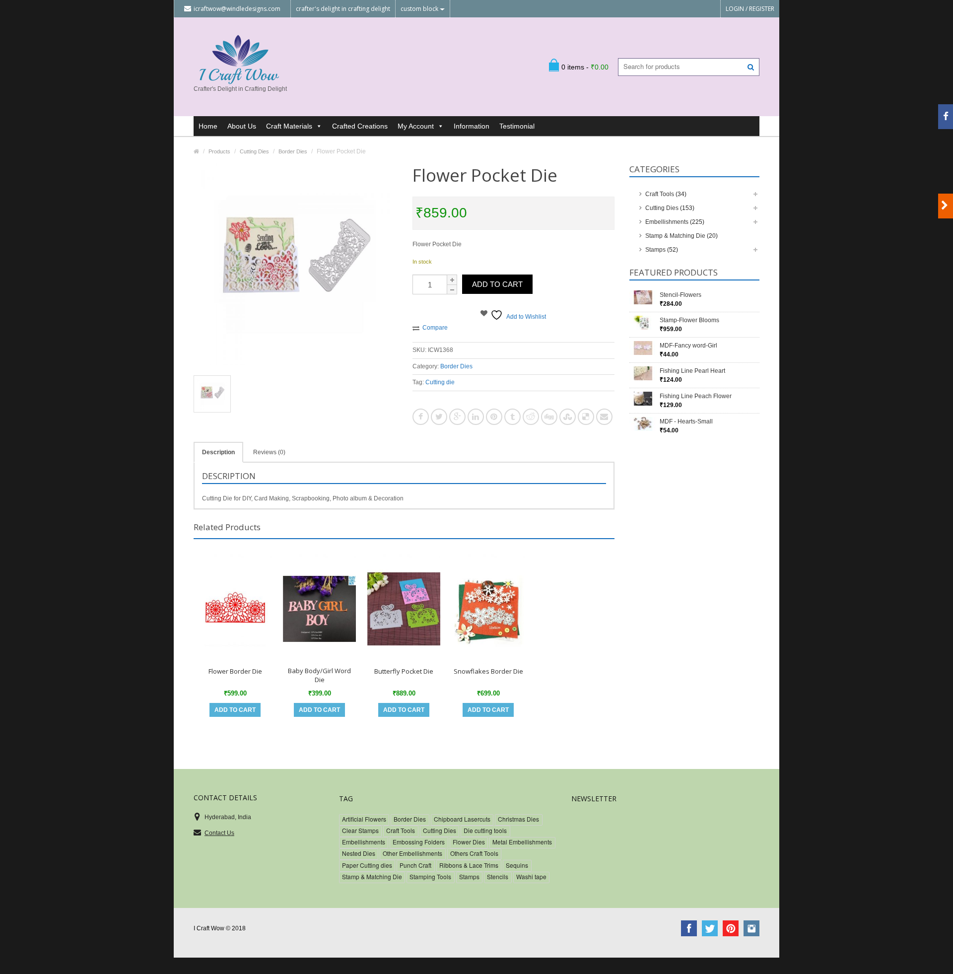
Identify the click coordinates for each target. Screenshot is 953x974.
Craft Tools (659, 194)
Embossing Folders (419, 841)
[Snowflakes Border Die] (488, 609)
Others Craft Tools (474, 853)
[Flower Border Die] (235, 609)
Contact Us (219, 833)
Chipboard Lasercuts (462, 819)
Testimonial (517, 126)
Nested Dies (358, 853)
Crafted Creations (360, 126)
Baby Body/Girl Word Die (319, 675)
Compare (435, 327)
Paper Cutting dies (367, 865)
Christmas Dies (518, 819)
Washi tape (531, 876)
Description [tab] (218, 452)
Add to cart (497, 284)
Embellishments (666, 221)
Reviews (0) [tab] (269, 452)
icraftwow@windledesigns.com (237, 8)
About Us (241, 126)
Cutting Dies (662, 208)
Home (208, 126)
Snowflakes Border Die (488, 671)
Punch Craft (415, 865)
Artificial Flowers (364, 819)
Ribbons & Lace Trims (468, 865)
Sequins (517, 865)
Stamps (655, 249)
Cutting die (440, 382)
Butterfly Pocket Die (403, 671)
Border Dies (456, 366)
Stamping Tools (430, 876)
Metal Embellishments (522, 841)
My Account (416, 126)
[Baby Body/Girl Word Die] (319, 609)
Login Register (750, 8)
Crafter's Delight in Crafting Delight (343, 8)
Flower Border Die (235, 671)
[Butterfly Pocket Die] (403, 609)
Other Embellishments (412, 853)
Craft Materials (289, 126)
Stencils (497, 876)
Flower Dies (469, 841)
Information (471, 126)
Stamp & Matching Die (675, 235)
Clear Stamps (360, 830)
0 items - (585, 67)
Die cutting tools (485, 830)
